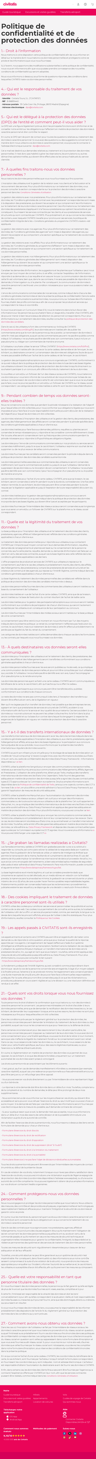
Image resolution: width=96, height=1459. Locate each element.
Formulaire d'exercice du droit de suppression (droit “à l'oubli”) (32, 1145)
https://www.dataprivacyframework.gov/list (40, 868)
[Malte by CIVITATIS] (10, 4)
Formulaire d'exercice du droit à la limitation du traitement (30, 1150)
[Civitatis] (8, 1455)
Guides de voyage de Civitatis (77, 1398)
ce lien (19, 762)
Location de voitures (43, 1402)
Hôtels (36, 1395)
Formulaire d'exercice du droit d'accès (20, 1130)
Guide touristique (11, 12)
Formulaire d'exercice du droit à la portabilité (23, 1155)
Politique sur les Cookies (48, 918)
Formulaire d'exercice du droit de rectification (24, 1135)
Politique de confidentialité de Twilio (37, 785)
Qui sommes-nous (72, 1402)
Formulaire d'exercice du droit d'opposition (23, 1140)
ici (93, 830)
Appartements (40, 1398)
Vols (65, 1395)
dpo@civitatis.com (34, 107)
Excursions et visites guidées (40, 12)
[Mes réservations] (78, 4)
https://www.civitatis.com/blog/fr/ (17, 330)
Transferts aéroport (70, 12)
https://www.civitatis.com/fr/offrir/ (73, 346)
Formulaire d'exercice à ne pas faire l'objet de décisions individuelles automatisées (41, 1160)
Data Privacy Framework (40, 827)
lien (88, 810)
